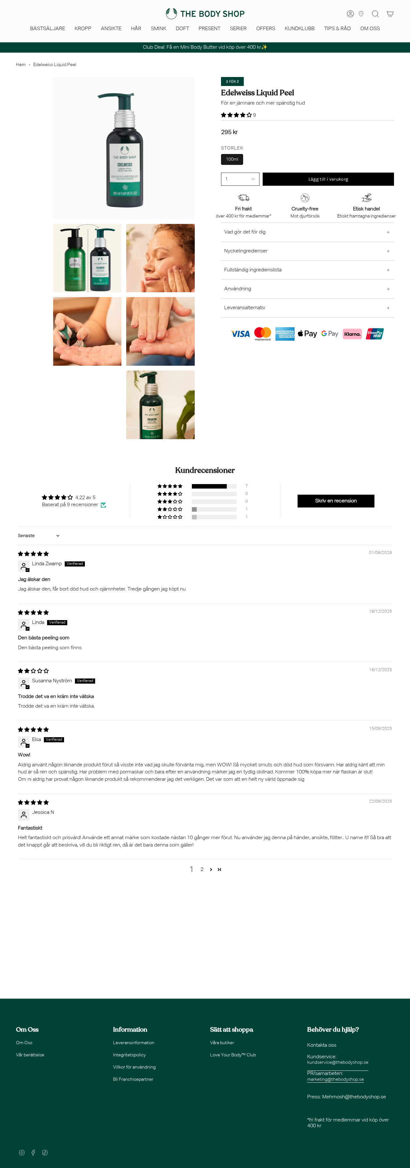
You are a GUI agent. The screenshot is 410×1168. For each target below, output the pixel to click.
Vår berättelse (30, 1055)
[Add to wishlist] (223, 187)
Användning (237, 289)
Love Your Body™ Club (233, 1055)
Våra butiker (222, 1043)
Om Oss (24, 1043)
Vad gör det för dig (245, 232)
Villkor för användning (134, 1067)
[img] (33, 554)
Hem (21, 65)
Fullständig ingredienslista (253, 270)
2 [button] (202, 869)
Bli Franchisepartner (133, 1079)
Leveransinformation (133, 1043)
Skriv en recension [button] (336, 501)
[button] (47, 29)
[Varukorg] (390, 13)
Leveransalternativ (244, 308)
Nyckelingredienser (245, 251)
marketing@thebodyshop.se (335, 1079)
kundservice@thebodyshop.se (337, 1062)
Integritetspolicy (129, 1055)
